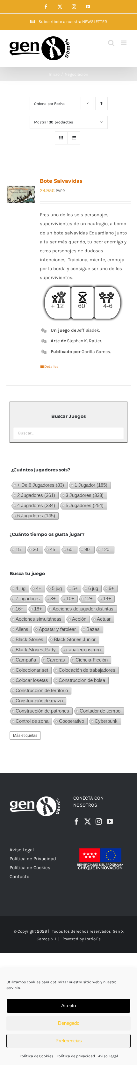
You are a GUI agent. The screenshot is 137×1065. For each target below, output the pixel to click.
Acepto (68, 1005)
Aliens (22, 629)
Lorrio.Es (93, 938)
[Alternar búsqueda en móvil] (111, 43)
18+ (38, 608)
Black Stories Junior (75, 639)
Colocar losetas (32, 680)
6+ (111, 588)
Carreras (56, 659)
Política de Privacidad (33, 859)
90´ (87, 549)
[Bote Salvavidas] (20, 195)
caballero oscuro (83, 649)
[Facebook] (76, 821)
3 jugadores (85, 495)
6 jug (93, 588)
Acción (79, 619)
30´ (36, 549)
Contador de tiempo (100, 711)
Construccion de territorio (42, 690)
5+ (75, 588)
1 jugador (91, 485)
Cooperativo (71, 721)
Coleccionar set (32, 670)
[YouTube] (110, 821)
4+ (38, 588)
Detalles (51, 366)
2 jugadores (36, 495)
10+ (70, 598)
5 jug (57, 588)
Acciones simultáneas (38, 619)
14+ (107, 598)
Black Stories (29, 639)
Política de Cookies (36, 1056)
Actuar (104, 619)
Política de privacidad (75, 1056)
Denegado (68, 1023)
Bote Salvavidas (61, 181)
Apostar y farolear (57, 629)
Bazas (93, 629)
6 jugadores (36, 515)
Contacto (19, 876)
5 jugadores (85, 505)
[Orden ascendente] (101, 103)
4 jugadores (36, 505)
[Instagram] (99, 821)
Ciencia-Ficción (92, 659)
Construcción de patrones (42, 711)
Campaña (26, 659)
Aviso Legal (108, 1056)
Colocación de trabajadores (87, 670)
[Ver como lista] (74, 138)
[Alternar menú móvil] (124, 43)
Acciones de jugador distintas (83, 608)
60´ (70, 549)
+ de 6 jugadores (40, 485)
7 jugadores (28, 598)
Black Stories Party (36, 649)
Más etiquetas (25, 735)
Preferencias (68, 1040)
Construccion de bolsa (82, 680)
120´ (106, 549)
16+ (20, 608)
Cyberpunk (106, 721)
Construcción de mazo (39, 700)
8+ (53, 598)
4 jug (20, 588)
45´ (53, 549)
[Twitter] (87, 821)
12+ (89, 598)
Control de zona (32, 721)
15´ (19, 549)
